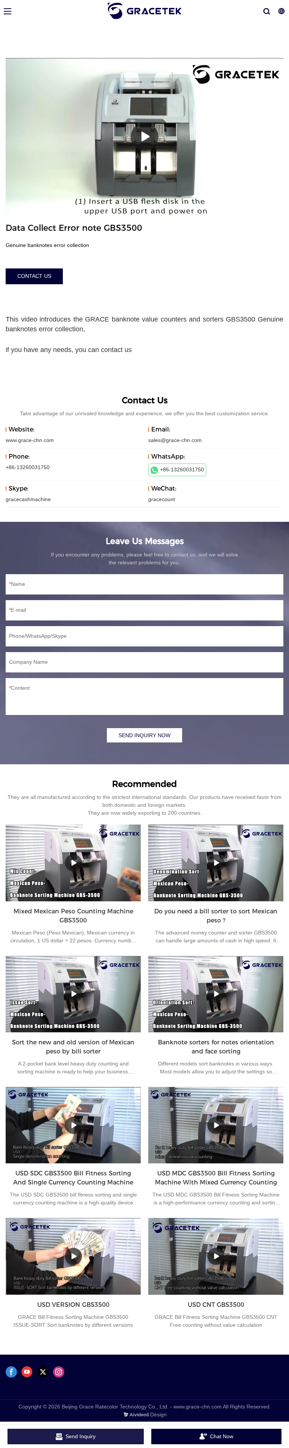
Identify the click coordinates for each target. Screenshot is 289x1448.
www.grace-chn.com (30, 440)
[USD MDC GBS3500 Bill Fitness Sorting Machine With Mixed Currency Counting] (215, 1125)
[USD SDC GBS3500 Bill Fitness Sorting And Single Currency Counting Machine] (73, 1125)
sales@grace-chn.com (175, 440)
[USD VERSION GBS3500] (73, 1256)
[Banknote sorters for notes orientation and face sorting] (215, 994)
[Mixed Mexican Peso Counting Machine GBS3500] (73, 863)
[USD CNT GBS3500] (215, 1256)
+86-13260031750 (182, 469)
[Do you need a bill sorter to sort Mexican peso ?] (215, 863)
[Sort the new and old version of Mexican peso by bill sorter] (73, 994)
